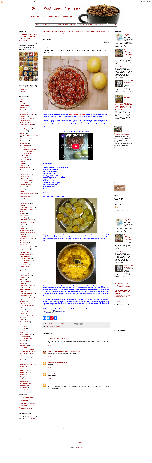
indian (22, 191)
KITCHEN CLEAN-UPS (27, 220)
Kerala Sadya (24, 218)
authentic (23, 107)
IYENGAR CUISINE (26, 408)
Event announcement (26, 170)
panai (22, 269)
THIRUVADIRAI (24, 370)
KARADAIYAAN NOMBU (27, 207)
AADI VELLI (23, 103)
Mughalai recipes (25, 249)
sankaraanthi (24, 324)
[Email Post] (71, 323)
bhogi (22, 127)
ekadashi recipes (25, 167)
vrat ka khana (24, 389)
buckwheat (23, 131)
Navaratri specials (25, 258)
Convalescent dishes (26, 151)
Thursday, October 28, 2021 (60, 384)
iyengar (22, 201)
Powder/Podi (24, 295)
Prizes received (24, 301)
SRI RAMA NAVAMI (25, 353)
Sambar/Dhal (24, 322)
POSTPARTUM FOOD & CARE (128, 35)
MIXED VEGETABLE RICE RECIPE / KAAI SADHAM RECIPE (122, 291)
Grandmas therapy (25, 184)
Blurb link (22, 91)
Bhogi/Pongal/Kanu (25, 129)
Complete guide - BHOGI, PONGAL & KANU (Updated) (128, 52)
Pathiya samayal (25, 275)
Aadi (21, 99)
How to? (22, 189)
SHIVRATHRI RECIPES (27, 339)
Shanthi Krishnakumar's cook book (57, 9)
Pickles (22, 279)
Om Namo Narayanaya (27, 397)
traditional (23, 379)
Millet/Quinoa (24, 242)
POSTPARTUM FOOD (26, 293)
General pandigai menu (27, 180)
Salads (22, 320)
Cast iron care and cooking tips (29, 135)
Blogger (79, 447)
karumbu (22, 213)
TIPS (21, 377)
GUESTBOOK (119, 66)
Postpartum (23, 288)
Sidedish (22, 341)
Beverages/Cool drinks (26, 124)
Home (76, 425)
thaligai (22, 368)
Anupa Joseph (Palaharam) (56, 351)
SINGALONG (24, 400)
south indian (23, 347)
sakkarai (22, 317)
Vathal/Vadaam (24, 385)
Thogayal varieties (25, 372)
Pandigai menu (24, 271)
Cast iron (23, 133)
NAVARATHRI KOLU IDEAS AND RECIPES (28, 251)
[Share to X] (79, 324)
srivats (50, 362)
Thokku (58, 326)
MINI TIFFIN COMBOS (26, 244)
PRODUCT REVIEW (26, 303)
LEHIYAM (23, 226)
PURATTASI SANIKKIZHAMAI (28, 305)
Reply (49, 345)
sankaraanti (23, 326)
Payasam (23, 277)
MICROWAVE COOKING (27, 238)
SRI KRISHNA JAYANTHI (27, 351)
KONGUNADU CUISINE (27, 222)
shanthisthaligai (24, 336)
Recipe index (24, 313)
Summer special (25, 358)
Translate (32, 418)
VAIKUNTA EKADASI (26, 383)
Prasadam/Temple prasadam (28, 298)
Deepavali (23, 157)
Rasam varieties (25, 311)
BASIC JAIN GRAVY (26, 122)
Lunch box (23, 228)
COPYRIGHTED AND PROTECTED (26, 154)
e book (22, 163)
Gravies (22, 187)
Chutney (22, 147)
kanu (21, 205)
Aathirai (50, 384)
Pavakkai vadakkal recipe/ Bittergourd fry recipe (122, 296)
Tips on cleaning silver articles (128, 81)
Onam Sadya (24, 264)
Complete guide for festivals (28, 149)
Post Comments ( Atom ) (57, 428)
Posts (118, 207)
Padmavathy (51, 373)
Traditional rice (24, 381)
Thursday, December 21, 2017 (72, 351)
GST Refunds (51, 338)
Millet (21, 240)
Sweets (22, 362)
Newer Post (46, 425)
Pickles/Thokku (51, 326)
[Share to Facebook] (81, 324)
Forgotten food (24, 178)
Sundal (22, 360)
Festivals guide (24, 176)
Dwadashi (23, 161)
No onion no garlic (25, 260)
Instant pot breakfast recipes (28, 193)
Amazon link (23, 89)
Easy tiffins (23, 165)
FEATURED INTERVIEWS (27, 172)
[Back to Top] (150, 461)
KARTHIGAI (23, 211)
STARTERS (23, 355)
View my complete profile (121, 148)
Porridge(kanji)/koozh (26, 286)
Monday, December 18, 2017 (64, 338)
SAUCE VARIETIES (25, 334)
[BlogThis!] (77, 324)
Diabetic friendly (25, 159)
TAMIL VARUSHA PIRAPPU (28, 364)
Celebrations (24, 141)
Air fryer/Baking (24, 105)
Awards (22, 112)
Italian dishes (24, 199)
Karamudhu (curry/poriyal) (27, 209)
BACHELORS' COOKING (27, 114)
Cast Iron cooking (25, 139)
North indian (23, 262)
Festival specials (25, 174)
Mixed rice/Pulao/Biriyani (27, 247)
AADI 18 (22, 101)
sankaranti (23, 328)
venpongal (23, 387)
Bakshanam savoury (26, 118)
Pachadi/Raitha (24, 266)
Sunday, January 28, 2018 (59, 362)
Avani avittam (24, 110)
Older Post (106, 425)
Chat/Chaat (23, 143)
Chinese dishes (24, 145)
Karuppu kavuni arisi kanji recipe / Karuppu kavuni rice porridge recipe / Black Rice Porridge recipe (123, 286)
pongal (22, 283)
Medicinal (23, 236)
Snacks (22, 343)
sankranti (23, 330)
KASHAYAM (23, 215)
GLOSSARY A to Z (25, 182)
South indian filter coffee (27, 349)
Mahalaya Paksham (26, 230)
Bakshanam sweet (25, 120)
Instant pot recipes (25, 197)
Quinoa (22, 309)
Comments (119, 210)
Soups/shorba (24, 345)
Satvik (22, 332)
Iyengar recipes (24, 203)
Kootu (22, 224)
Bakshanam (23, 116)
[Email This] (75, 324)
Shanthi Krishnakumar (122, 134)
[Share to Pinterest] (83, 324)
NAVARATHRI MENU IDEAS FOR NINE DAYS (28, 255)
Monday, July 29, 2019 (62, 373)
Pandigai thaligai (25, 273)
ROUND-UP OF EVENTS (27, 315)
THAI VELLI (23, 366)
